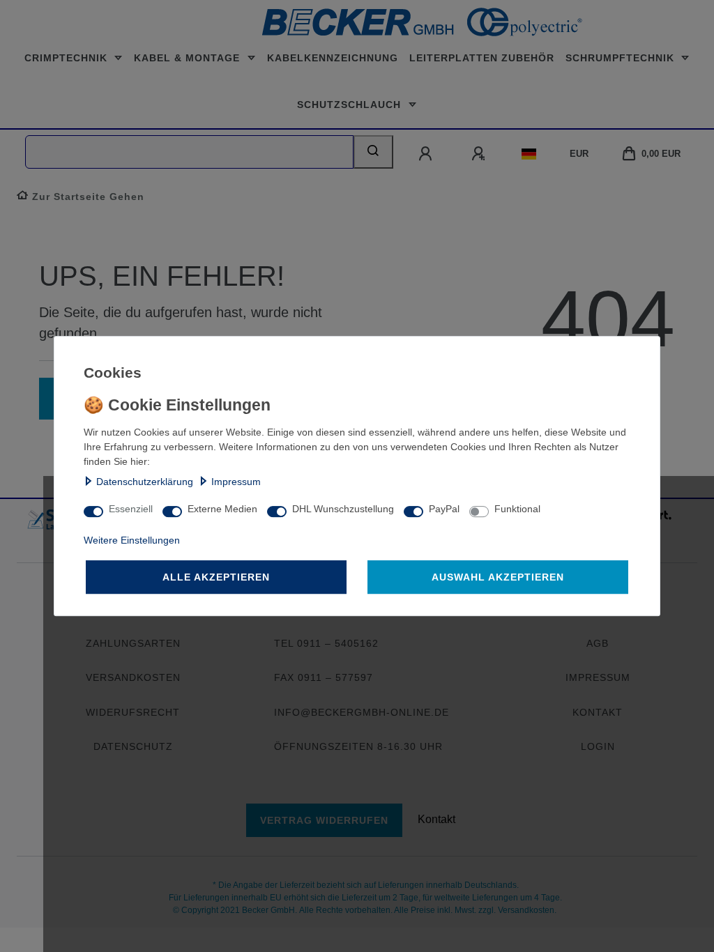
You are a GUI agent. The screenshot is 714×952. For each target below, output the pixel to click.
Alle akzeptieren (216, 577)
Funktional (517, 508)
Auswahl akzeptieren (498, 577)
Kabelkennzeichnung (332, 57)
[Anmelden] (427, 154)
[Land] (529, 154)
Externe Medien (222, 508)
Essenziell (131, 508)
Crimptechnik (67, 57)
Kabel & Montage (188, 57)
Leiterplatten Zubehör (481, 57)
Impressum (236, 481)
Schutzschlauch (350, 104)
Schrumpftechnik (621, 57)
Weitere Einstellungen (132, 540)
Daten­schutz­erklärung (144, 481)
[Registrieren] (480, 154)
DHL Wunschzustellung (343, 508)
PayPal (444, 508)
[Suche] (373, 152)
